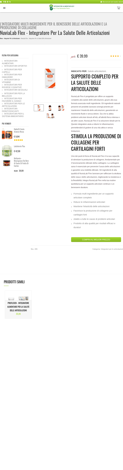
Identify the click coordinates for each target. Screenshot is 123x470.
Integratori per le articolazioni (12, 38)
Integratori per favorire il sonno (12, 99)
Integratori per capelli (12, 70)
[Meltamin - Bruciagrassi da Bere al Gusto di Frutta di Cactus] (8, 163)
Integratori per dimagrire (12, 76)
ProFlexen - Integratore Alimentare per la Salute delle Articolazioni (18, 306)
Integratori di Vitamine (11, 81)
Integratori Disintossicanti (10, 110)
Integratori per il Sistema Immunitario (13, 115)
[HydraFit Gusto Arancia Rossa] (8, 134)
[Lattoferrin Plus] (8, 151)
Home (1, 38)
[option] (39, 108)
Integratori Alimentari (9, 62)
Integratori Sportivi (15, 66)
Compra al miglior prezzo (96, 240)
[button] (4, 8)
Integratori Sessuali (16, 90)
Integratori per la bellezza (13, 94)
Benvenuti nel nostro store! (112, 2)
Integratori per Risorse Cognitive (12, 86)
